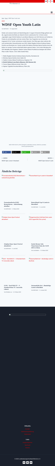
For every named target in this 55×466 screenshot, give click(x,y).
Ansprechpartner (27, 442)
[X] (49, 1)
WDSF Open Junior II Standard (10, 159)
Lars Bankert (36, 250)
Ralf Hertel (6, 28)
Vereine (27, 447)
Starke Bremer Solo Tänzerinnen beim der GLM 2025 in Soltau (40, 246)
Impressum (27, 434)
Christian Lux (9, 292)
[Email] (31, 462)
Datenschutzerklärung (27, 431)
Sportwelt (27, 445)
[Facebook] (46, 1)
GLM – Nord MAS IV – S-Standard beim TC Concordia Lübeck (13, 287)
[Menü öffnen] (51, 12)
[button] (6, 152)
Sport (3, 21)
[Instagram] (52, 1)
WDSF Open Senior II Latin (45, 159)
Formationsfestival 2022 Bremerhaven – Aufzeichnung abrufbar (13, 204)
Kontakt (27, 429)
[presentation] (14, 187)
